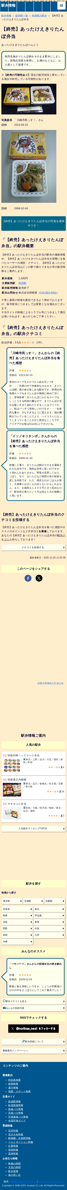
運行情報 (13, 1087)
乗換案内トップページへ (15, 1050)
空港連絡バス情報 (18, 1116)
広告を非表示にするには (50, 683)
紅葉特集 (13, 1145)
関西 (5, 928)
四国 (5, 935)
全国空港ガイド (17, 1120)
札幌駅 (49, 901)
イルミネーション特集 (20, 1142)
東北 (37, 909)
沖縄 (5, 941)
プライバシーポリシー (50, 1181)
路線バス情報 (15, 1109)
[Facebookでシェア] (28, 578)
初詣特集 (13, 1149)
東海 (37, 922)
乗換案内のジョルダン (23, 1181)
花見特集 (13, 1130)
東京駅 (6, 901)
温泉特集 (13, 1153)
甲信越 (38, 915)
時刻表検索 (14, 1080)
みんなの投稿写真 (15, 1008)
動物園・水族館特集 (19, 1138)
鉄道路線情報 (15, 1105)
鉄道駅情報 (14, 1101)
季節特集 (8, 1125)
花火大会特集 (15, 1134)
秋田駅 (23, 283)
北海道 (6, 909)
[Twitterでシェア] (39, 578)
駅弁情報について (34, 1041)
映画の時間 (14, 1163)
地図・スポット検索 (19, 1091)
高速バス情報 (15, 1113)
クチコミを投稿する (33, 547)
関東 (5, 915)
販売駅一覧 (21, 15)
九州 (37, 935)
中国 (37, 928)
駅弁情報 (8, 5)
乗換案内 (8, 1075)
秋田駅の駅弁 (39, 15)
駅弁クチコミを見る (16, 1001)
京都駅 (27, 901)
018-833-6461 (48, 292)
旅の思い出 (14, 1175)
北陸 (5, 922)
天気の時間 (14, 1167)
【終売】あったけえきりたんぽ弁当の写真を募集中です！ (33, 223)
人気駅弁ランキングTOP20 (33, 828)
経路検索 (13, 1083)
